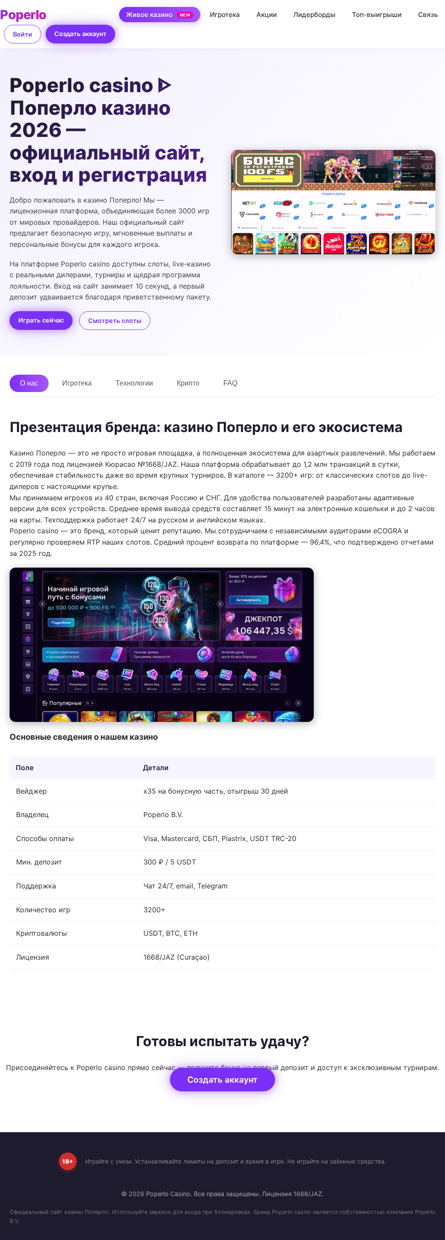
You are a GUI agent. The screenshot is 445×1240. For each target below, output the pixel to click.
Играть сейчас (41, 320)
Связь (428, 14)
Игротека (225, 14)
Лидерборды (314, 14)
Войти (22, 34)
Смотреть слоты (114, 320)
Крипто (188, 383)
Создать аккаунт (80, 33)
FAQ (230, 383)
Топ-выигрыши (377, 14)
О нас (29, 383)
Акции (266, 14)
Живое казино (158, 14)
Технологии (134, 383)
